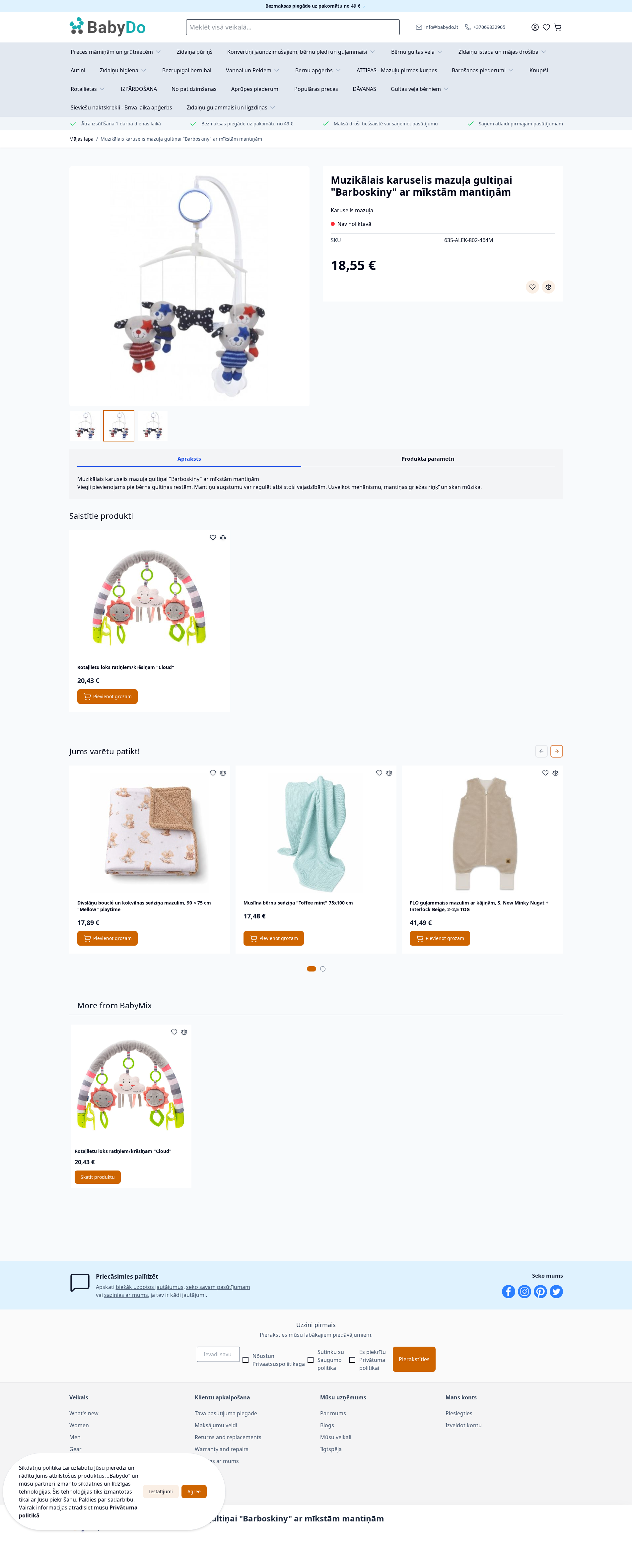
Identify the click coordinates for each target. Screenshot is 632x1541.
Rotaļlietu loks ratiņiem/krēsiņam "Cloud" (125, 667)
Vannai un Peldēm (248, 70)
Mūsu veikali (335, 1437)
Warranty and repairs (221, 1449)
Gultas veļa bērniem (416, 89)
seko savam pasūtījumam (218, 1287)
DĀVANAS (364, 89)
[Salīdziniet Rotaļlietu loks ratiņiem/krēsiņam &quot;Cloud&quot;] (223, 537)
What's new (84, 1413)
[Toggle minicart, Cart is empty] (557, 27)
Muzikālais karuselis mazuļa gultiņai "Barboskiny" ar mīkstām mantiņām (181, 139)
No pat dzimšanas (194, 89)
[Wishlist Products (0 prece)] (546, 27)
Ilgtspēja (331, 1449)
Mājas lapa (81, 139)
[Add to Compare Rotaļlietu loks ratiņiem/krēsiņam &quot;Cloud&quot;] (184, 1032)
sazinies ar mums (126, 1295)
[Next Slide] (556, 751)
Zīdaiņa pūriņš (195, 51)
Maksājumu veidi (216, 1425)
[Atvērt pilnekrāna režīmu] (189, 286)
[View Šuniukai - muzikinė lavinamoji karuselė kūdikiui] (152, 425)
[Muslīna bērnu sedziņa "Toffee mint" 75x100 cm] (316, 833)
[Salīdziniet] (548, 287)
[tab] (311, 969)
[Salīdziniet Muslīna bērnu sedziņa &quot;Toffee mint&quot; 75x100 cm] (389, 772)
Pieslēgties (459, 1413)
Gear (75, 1449)
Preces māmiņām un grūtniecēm (112, 51)
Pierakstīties (414, 1359)
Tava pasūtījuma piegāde (226, 1413)
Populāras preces (316, 89)
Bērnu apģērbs (314, 70)
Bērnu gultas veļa (413, 51)
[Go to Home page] (107, 27)
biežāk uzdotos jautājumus (149, 1287)
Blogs (327, 1425)
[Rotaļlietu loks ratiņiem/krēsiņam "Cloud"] (149, 597)
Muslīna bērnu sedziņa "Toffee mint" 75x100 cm (298, 903)
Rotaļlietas (84, 89)
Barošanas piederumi (479, 70)
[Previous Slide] (541, 751)
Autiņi (78, 70)
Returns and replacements (228, 1437)
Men (75, 1437)
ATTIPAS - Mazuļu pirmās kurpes (397, 70)
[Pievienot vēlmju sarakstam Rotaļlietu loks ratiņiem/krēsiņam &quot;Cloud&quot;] (213, 537)
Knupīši (538, 70)
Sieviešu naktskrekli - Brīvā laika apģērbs (121, 107)
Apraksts (189, 458)
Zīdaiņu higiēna (119, 70)
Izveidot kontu (464, 1425)
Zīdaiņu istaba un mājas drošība (498, 51)
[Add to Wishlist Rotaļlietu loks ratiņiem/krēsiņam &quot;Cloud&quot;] (174, 1032)
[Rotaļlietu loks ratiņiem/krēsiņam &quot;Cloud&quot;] (131, 1085)
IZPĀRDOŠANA (139, 89)
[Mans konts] (535, 27)
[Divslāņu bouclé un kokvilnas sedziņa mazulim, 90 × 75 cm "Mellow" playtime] (149, 833)
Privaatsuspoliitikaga (278, 1364)
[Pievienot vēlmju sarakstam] (532, 287)
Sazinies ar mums (217, 1461)
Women (79, 1425)
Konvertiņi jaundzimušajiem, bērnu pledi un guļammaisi (297, 51)
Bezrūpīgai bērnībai (186, 70)
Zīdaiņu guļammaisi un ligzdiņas (227, 107)
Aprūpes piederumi (255, 89)
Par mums (333, 1413)
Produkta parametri (428, 458)
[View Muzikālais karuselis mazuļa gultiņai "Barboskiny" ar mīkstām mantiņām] (85, 425)
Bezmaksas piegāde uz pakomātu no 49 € (313, 6)
